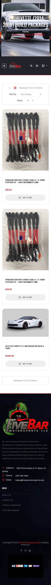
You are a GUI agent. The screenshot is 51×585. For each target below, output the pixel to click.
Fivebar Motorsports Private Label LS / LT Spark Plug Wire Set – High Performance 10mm (25, 281)
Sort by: (13, 94)
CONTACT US (7, 500)
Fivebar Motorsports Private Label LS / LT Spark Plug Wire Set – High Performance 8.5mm (25, 181)
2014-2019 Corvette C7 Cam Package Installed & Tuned (24, 347)
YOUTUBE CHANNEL (10, 510)
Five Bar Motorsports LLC (29, 542)
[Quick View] (6, 124)
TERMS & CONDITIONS (11, 505)
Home (26, 31)
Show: (20, 100)
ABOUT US (6, 495)
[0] (43, 66)
